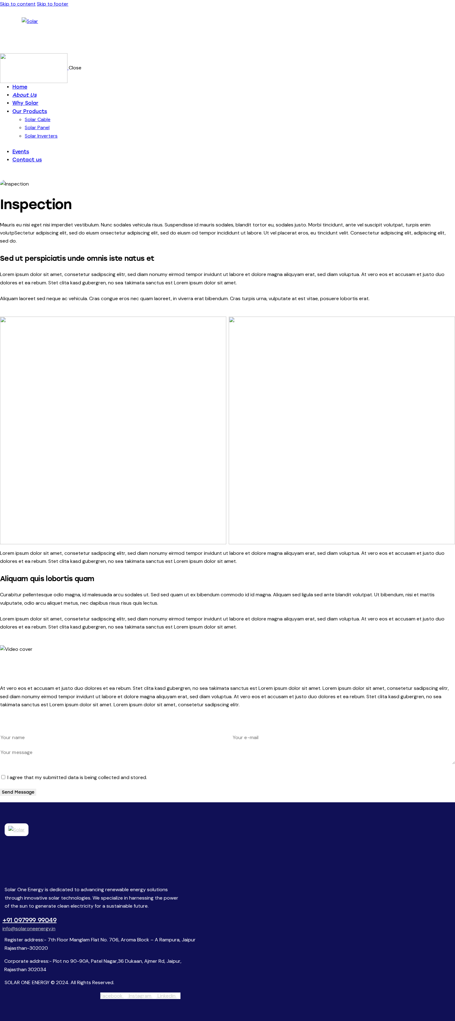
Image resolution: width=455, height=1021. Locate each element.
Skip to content (18, 4)
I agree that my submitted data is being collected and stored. (77, 777)
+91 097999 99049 (29, 920)
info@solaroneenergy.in (28, 928)
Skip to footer (52, 4)
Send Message (18, 792)
